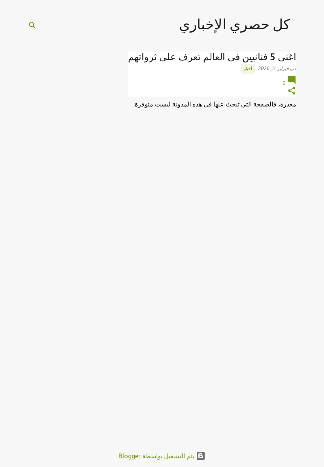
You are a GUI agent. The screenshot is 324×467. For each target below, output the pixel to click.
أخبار (248, 68)
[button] (291, 91)
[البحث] (32, 25)
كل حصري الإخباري (234, 24)
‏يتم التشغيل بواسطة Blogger (157, 455)
